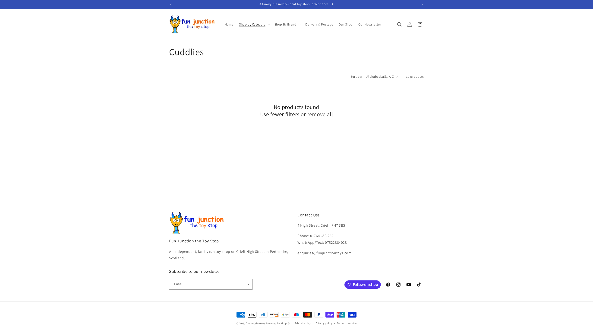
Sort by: (356, 76)
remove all (320, 114)
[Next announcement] (422, 4)
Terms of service (346, 323)
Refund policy (302, 323)
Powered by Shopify (278, 323)
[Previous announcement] (171, 4)
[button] (254, 24)
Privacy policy (324, 323)
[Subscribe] (247, 284)
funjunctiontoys (255, 323)
